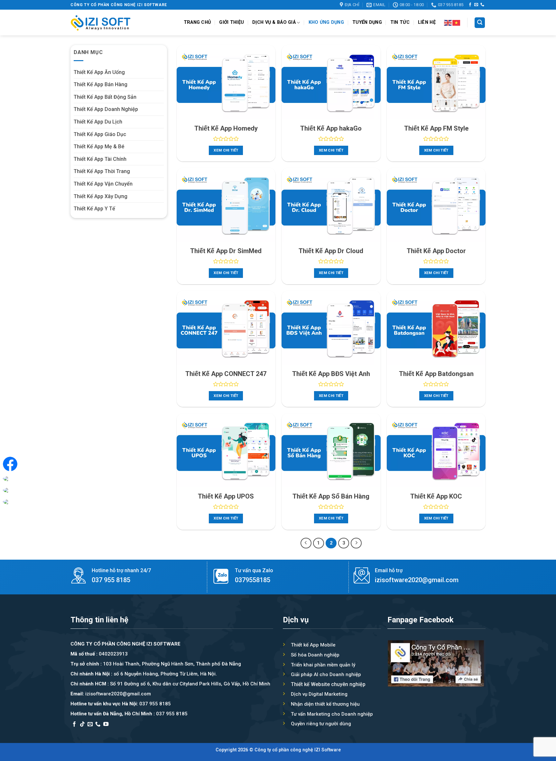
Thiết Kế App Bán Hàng (100, 84)
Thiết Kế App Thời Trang (102, 171)
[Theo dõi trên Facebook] (470, 5)
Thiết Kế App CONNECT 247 (225, 374)
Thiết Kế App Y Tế (94, 209)
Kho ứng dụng (326, 22)
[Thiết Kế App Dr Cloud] (331, 205)
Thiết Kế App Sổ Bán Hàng (330, 496)
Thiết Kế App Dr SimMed (226, 251)
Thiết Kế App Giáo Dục (100, 134)
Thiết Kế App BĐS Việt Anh (331, 374)
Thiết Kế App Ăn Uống (99, 72)
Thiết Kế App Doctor (436, 251)
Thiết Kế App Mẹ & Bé (99, 146)
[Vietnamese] (456, 22)
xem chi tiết (226, 150)
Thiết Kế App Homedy (226, 128)
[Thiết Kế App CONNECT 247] (226, 328)
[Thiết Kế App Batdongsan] (436, 328)
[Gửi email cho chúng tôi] (476, 5)
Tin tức (400, 22)
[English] (448, 22)
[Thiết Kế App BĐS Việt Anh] (331, 328)
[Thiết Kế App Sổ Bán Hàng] (331, 450)
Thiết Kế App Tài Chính (100, 159)
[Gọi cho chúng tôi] (482, 5)
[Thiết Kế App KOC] (436, 450)
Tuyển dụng (367, 22)
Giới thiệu (231, 22)
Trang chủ (197, 22)
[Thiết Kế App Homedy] (226, 82)
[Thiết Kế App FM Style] (436, 82)
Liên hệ (427, 22)
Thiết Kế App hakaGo (331, 128)
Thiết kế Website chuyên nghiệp (328, 684)
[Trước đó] (306, 543)
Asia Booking (86, 732)
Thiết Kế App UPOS (226, 496)
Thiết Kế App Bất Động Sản (105, 97)
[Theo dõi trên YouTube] (105, 724)
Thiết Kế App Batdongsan (436, 374)
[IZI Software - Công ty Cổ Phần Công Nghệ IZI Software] (100, 22)
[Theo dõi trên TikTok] (82, 724)
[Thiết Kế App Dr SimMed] (226, 205)
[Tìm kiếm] (480, 22)
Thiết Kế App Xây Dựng (100, 196)
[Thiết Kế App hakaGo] (331, 82)
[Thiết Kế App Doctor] (436, 205)
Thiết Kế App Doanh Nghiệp (106, 109)
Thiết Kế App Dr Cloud (331, 251)
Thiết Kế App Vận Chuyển (103, 184)
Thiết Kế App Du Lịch (98, 122)
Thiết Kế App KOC (436, 496)
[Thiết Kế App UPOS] (226, 450)
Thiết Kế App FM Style (436, 128)
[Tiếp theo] (356, 543)
